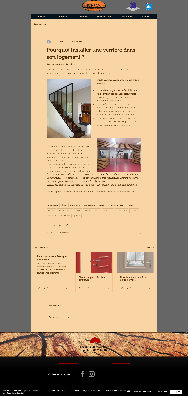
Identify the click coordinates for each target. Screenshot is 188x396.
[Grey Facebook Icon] (82, 374)
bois (64, 205)
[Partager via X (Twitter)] (54, 225)
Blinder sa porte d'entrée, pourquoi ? (92, 278)
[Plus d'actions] (139, 41)
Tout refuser (162, 391)
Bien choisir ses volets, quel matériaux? (52, 257)
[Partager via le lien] (66, 225)
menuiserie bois (116, 205)
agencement (89, 205)
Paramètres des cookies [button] (143, 391)
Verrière (102, 205)
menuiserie (53, 205)
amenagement (65, 210)
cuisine (51, 210)
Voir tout (150, 247)
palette (77, 216)
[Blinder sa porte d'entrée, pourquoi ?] (94, 262)
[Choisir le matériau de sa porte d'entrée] (135, 262)
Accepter (176, 391)
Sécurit (134, 210)
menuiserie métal (92, 210)
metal (77, 210)
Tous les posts (40, 24)
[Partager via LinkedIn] (60, 225)
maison (131, 205)
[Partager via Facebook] (48, 225)
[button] (151, 24)
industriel (52, 216)
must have (108, 210)
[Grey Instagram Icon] (92, 374)
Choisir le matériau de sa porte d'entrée (133, 278)
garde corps (122, 210)
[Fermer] (184, 391)
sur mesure (65, 216)
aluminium (75, 205)
